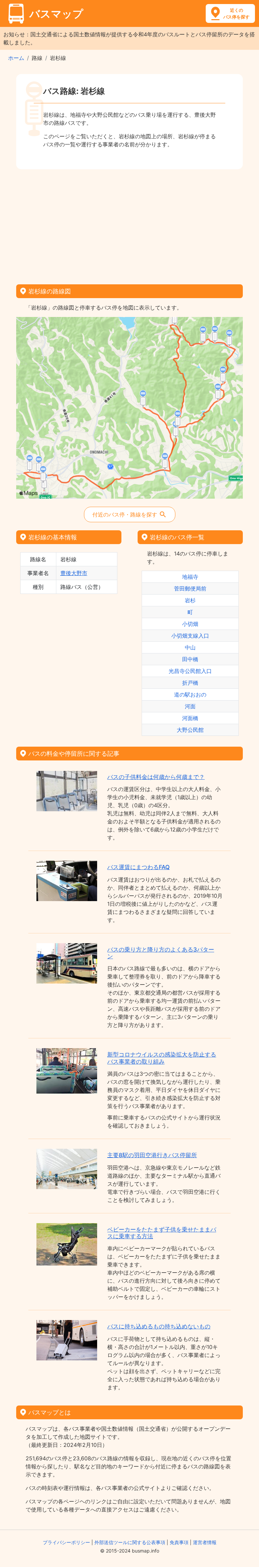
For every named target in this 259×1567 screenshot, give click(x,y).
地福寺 (190, 576)
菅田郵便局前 (190, 588)
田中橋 (190, 659)
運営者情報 (205, 1542)
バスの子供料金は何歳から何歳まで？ (156, 777)
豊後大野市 (73, 573)
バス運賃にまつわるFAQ (138, 867)
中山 (190, 647)
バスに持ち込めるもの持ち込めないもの (158, 1326)
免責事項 (179, 1542)
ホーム (16, 58)
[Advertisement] (129, 224)
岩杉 (190, 600)
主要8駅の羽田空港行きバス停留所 (152, 1155)
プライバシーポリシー (66, 1542)
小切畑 (190, 623)
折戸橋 (190, 682)
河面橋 (190, 718)
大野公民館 (190, 729)
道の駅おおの (190, 694)
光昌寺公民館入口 (190, 671)
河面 (190, 706)
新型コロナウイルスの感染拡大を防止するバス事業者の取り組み (161, 1058)
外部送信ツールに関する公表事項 (129, 1542)
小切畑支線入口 (190, 635)
